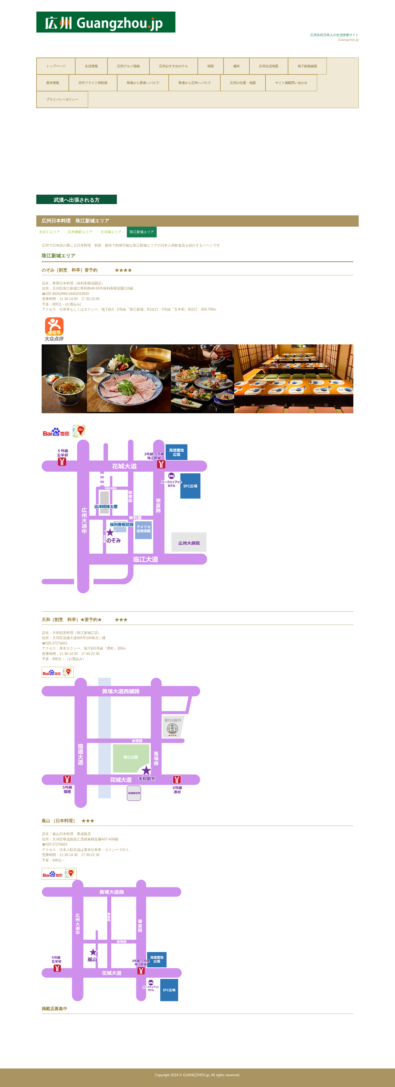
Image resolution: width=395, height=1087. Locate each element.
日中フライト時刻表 (92, 83)
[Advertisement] (197, 154)
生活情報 (91, 66)
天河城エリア (110, 232)
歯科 (236, 66)
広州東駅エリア (80, 232)
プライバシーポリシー (62, 99)
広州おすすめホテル (173, 66)
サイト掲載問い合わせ (291, 83)
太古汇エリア (49, 232)
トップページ (56, 66)
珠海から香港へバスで (143, 83)
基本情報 (52, 83)
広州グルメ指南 (128, 66)
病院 (210, 66)
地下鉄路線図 (307, 66)
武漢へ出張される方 (77, 200)
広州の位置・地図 (243, 83)
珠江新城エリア (142, 232)
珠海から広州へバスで (194, 83)
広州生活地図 (268, 66)
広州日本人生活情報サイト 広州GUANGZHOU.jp (105, 22)
